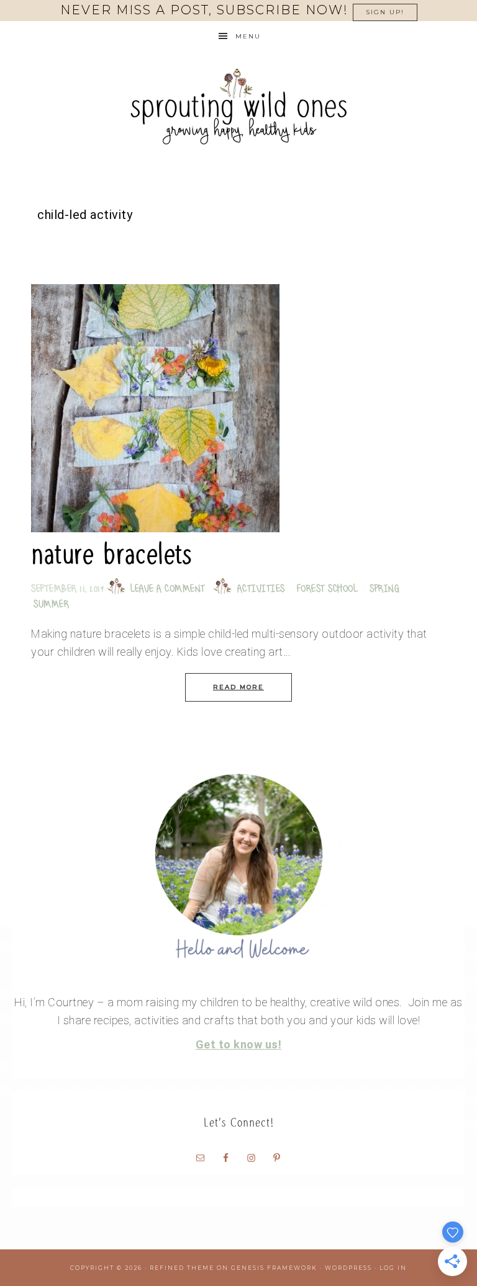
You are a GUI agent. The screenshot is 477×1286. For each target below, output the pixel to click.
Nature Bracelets (111, 554)
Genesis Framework (274, 1267)
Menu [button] (248, 36)
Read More (238, 687)
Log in (393, 1267)
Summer (51, 605)
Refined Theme (182, 1267)
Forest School (327, 589)
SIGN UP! (385, 12)
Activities (261, 589)
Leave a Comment (168, 589)
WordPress (348, 1267)
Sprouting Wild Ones (238, 106)
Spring (384, 589)
